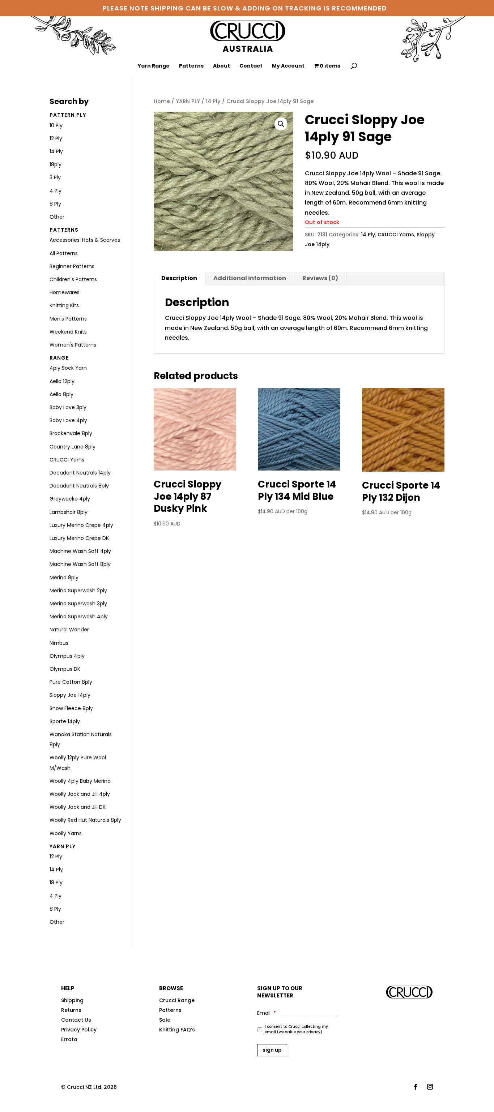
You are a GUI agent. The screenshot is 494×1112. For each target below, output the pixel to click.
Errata (69, 1039)
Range (59, 357)
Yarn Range (154, 66)
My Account (288, 66)
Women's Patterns (73, 344)
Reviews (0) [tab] (320, 278)
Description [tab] (179, 278)
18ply (55, 164)
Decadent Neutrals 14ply (80, 472)
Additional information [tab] (249, 278)
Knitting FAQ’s (177, 1029)
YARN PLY (188, 101)
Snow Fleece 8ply (71, 708)
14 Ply (213, 101)
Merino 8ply (64, 577)
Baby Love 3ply (68, 407)
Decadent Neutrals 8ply (79, 485)
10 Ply (56, 125)
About (221, 66)
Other (57, 216)
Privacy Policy (79, 1029)
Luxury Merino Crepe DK (79, 538)
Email (266, 1013)
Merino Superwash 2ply (78, 590)
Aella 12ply (62, 381)
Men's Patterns (68, 318)
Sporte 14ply (65, 721)
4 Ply (55, 190)
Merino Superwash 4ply (79, 616)
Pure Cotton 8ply (71, 682)
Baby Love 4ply (68, 420)
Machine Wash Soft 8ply (80, 564)
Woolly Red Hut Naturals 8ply (85, 820)
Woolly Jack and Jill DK (78, 807)
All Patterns (64, 253)
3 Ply (55, 177)
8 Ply (55, 203)
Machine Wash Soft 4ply (80, 551)
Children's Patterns (73, 279)
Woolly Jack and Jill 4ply (80, 794)
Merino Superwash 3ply (78, 603)
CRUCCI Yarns (396, 234)
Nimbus (59, 643)
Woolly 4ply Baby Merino (80, 781)
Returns (71, 1010)
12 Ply (56, 138)
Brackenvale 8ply (71, 433)
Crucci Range (177, 1000)
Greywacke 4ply (70, 498)
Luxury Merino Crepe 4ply (81, 525)
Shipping (72, 1000)
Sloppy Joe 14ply (70, 695)
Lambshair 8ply (69, 512)
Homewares (65, 292)
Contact (251, 66)
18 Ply (56, 882)
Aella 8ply (61, 394)
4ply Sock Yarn (68, 368)
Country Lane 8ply (72, 446)
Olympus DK (65, 669)
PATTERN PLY (68, 115)
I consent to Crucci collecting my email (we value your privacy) (296, 1029)
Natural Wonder (69, 629)
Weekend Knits (68, 331)
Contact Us (76, 1019)
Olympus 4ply (67, 656)
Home (162, 101)
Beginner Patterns (72, 266)
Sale (164, 1019)
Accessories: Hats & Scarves (85, 240)
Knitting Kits (64, 305)
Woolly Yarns (66, 833)
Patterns (191, 66)
